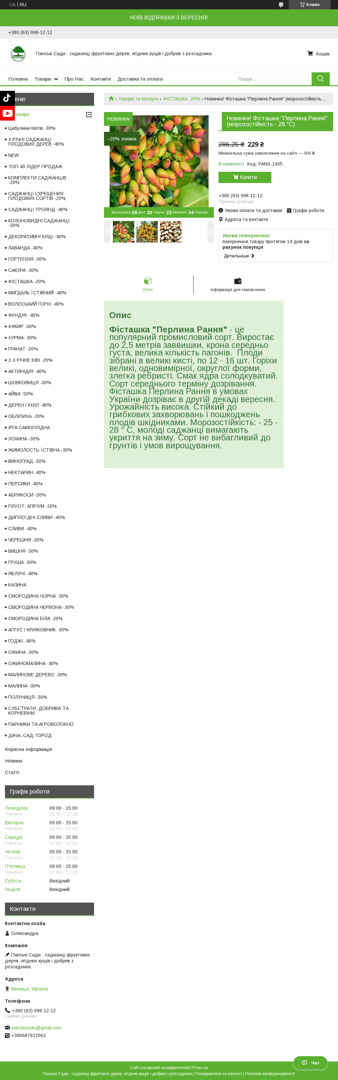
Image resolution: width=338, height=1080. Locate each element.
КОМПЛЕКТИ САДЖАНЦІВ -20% (37, 180)
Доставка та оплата (140, 79)
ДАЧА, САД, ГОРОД (29, 735)
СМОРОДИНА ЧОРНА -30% (38, 596)
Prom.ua (200, 1067)
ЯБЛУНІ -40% (23, 573)
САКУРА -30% (23, 270)
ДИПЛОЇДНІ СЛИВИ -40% (36, 517)
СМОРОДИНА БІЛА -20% (35, 618)
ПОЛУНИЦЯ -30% (27, 697)
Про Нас (74, 79)
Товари (42, 79)
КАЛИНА (17, 584)
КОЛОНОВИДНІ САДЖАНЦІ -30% (38, 223)
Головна (18, 79)
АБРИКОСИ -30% (27, 495)
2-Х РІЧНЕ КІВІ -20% (30, 360)
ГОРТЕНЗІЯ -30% (27, 259)
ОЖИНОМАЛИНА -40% (33, 663)
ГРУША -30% (22, 562)
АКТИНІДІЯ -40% (27, 371)
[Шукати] (321, 78)
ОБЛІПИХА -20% (26, 416)
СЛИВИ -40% (22, 528)
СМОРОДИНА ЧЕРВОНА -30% (41, 607)
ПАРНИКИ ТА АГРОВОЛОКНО (41, 724)
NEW (13, 155)
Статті (12, 772)
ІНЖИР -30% (22, 326)
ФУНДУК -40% (24, 315)
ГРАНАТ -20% (23, 349)
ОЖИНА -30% (23, 652)
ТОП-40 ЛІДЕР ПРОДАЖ (35, 166)
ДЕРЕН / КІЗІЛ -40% (29, 405)
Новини (13, 760)
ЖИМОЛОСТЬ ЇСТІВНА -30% (40, 450)
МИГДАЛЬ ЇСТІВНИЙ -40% (37, 292)
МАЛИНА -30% (24, 686)
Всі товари (17, 114)
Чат (315, 1062)
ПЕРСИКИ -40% (25, 483)
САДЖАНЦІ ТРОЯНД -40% (38, 209)
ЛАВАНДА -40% (25, 247)
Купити (248, 177)
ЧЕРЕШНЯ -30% (26, 539)
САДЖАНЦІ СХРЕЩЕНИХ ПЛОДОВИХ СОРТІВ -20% (37, 196)
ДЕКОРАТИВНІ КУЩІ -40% (37, 236)
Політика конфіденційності (270, 1073)
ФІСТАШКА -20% (181, 98)
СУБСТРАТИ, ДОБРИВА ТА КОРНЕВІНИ (38, 711)
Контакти (100, 79)
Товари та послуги (138, 98)
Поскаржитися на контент (218, 1073)
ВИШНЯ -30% (23, 551)
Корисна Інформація (28, 749)
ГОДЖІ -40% (22, 641)
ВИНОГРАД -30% (27, 461)
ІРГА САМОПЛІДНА (29, 427)
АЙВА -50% (20, 393)
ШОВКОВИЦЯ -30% (29, 382)
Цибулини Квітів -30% (31, 128)
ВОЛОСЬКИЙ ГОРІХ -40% (36, 304)
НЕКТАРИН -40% (27, 472)
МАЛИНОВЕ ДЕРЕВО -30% (37, 674)
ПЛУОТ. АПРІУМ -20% (32, 506)
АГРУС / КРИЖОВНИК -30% (38, 629)
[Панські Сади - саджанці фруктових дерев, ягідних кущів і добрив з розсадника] (18, 53)
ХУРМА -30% (22, 337)
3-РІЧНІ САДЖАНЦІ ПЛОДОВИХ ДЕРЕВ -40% (36, 142)
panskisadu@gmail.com (36, 1027)
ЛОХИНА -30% (24, 438)
